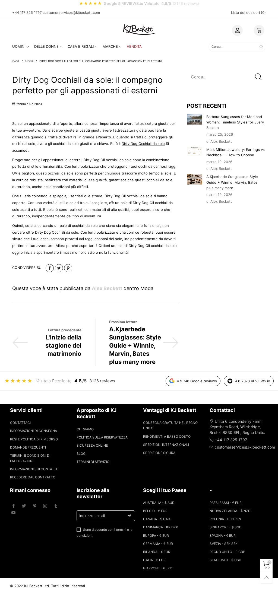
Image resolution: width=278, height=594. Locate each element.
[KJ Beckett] (139, 29)
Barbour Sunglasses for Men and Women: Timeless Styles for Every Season (235, 122)
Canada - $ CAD (156, 519)
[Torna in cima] (266, 577)
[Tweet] (59, 268)
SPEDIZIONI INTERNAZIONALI (166, 445)
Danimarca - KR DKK (160, 527)
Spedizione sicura (159, 453)
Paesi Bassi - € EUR (226, 503)
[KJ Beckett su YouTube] (13, 513)
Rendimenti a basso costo (167, 436)
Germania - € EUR (158, 544)
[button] (258, 76)
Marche (110, 46)
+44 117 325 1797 (27, 12)
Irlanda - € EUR (156, 552)
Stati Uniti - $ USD (225, 560)
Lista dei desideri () (248, 12)
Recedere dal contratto (32, 477)
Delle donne (46, 46)
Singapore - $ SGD (226, 527)
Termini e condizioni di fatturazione (30, 458)
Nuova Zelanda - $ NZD (230, 511)
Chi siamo (85, 429)
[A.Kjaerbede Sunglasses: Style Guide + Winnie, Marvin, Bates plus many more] (195, 179)
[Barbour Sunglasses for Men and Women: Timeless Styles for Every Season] (195, 119)
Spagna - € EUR (223, 535)
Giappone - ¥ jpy (157, 568)
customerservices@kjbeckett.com (71, 12)
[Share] (50, 268)
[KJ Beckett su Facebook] (13, 506)
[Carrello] (259, 30)
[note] (139, 3)
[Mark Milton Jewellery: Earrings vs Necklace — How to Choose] (195, 151)
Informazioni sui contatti (33, 469)
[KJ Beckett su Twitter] (24, 506)
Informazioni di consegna (33, 431)
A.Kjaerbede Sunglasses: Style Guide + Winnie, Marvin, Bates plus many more (135, 345)
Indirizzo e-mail (92, 515)
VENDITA (134, 46)
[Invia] (261, 47)
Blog (81, 454)
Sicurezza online (92, 445)
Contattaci (20, 423)
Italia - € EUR (154, 560)
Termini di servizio (93, 462)
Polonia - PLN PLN (225, 519)
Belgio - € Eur (155, 511)
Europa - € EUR (156, 535)
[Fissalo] (68, 268)
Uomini (18, 46)
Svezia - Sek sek (224, 544)
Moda (146, 288)
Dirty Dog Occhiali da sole (143, 143)
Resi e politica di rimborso (34, 439)
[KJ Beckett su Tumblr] (55, 506)
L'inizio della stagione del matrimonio (63, 345)
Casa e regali (81, 46)
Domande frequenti (28, 447)
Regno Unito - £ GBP (227, 552)
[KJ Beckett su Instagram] (45, 506)
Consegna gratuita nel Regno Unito (170, 425)
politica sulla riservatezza (102, 437)
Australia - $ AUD (159, 503)
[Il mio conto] (237, 30)
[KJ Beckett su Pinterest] (34, 506)
